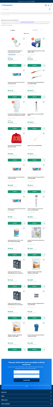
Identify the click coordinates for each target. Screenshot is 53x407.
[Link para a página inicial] (1, 14)
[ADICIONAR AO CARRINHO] (23, 65)
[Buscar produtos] (50, 9)
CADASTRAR (26, 380)
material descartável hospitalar (27, 21)
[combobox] (26, 9)
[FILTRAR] (12, 30)
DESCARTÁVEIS (6, 14)
